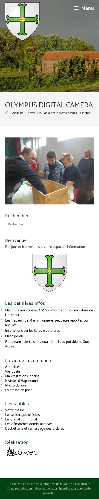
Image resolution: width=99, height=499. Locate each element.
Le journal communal (21, 419)
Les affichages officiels (22, 415)
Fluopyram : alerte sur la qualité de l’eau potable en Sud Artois (47, 344)
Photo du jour (15, 385)
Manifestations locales (22, 376)
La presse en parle (18, 390)
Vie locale (12, 371)
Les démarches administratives (28, 424)
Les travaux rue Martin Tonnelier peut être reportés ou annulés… (46, 322)
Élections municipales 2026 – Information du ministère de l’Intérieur (49, 312)
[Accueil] (6, 113)
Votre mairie (14, 410)
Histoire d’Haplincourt (21, 381)
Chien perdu (14, 336)
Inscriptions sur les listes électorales (32, 331)
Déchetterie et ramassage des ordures (34, 429)
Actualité (12, 367)
